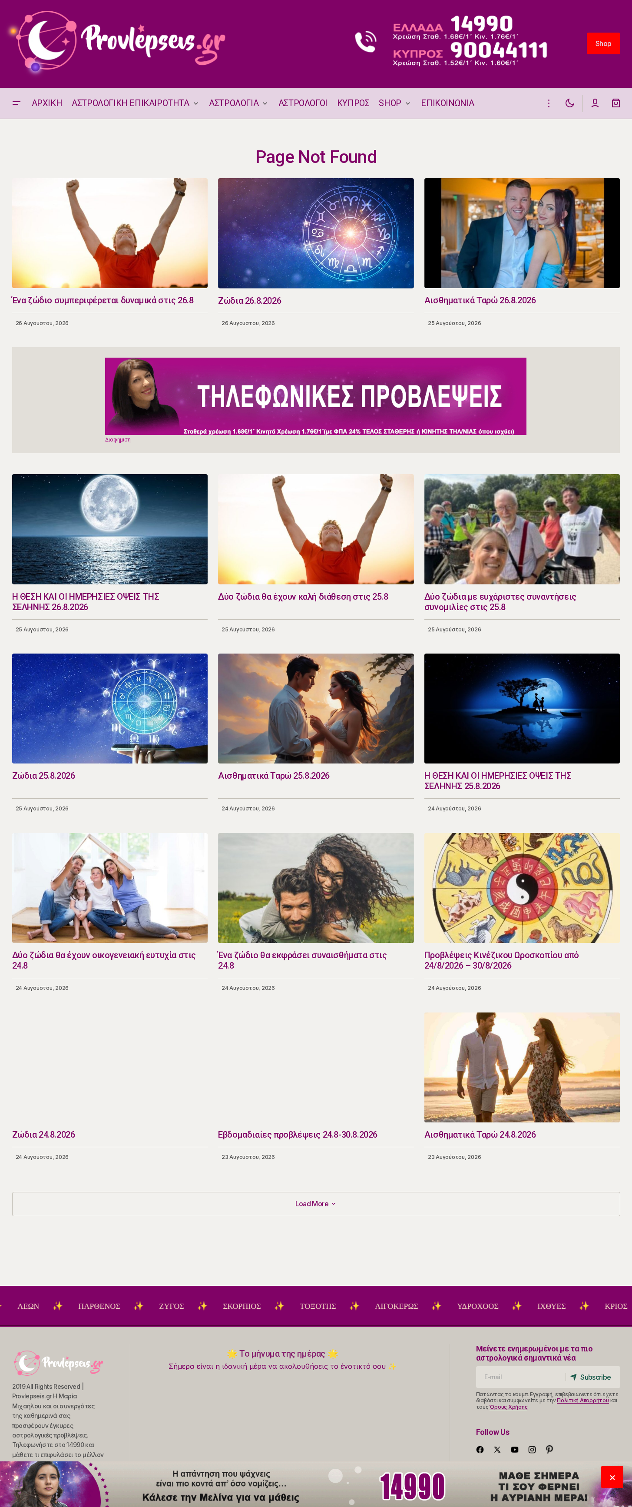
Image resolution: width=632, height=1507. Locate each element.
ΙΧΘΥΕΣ (498, 1306)
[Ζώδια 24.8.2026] (110, 1067)
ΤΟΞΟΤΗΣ (265, 1306)
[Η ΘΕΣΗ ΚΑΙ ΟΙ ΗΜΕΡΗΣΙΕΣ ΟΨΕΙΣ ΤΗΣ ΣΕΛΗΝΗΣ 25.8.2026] (522, 708)
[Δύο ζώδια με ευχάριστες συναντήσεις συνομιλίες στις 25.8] (522, 529)
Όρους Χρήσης (508, 1407)
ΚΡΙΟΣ (563, 1306)
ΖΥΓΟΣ (118, 1306)
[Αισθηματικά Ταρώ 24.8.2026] (522, 1067)
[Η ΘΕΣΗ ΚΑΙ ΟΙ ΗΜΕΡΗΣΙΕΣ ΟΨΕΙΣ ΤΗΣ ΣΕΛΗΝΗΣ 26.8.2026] (110, 529)
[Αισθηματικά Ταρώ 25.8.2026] (316, 709)
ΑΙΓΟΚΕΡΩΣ (343, 1306)
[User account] (595, 103)
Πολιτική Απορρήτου (583, 1400)
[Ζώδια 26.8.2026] (316, 233)
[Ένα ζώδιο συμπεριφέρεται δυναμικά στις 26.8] (110, 233)
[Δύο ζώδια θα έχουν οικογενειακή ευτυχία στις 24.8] (110, 888)
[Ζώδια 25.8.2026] (110, 708)
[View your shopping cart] (616, 103)
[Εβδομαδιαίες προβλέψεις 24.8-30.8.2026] (316, 1067)
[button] (16, 103)
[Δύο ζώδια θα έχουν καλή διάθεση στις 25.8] (316, 529)
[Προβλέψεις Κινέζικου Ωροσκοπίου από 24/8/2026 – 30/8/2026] (522, 888)
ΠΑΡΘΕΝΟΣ (46, 1306)
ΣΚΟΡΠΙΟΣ (189, 1306)
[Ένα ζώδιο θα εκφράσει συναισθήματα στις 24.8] (316, 888)
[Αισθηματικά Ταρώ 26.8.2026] (522, 233)
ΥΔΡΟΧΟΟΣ (424, 1306)
